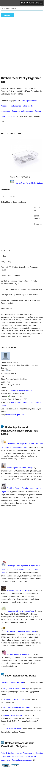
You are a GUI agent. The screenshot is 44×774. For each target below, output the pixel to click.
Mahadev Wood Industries (13, 715)
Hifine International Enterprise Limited (17, 707)
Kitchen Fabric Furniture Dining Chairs (21, 631)
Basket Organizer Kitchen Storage (20, 468)
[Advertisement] (22, 50)
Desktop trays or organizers (22, 760)
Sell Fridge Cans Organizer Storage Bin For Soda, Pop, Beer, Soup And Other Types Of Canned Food (20, 569)
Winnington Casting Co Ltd (13, 699)
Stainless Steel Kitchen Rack (18, 590)
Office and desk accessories (12, 756)
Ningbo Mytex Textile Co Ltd (14, 688)
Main (3, 753)
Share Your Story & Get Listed (12, 682)
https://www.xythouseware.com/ (20, 390)
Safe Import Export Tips (15, 415)
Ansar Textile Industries (12, 729)
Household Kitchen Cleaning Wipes (20, 611)
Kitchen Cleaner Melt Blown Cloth (19, 654)
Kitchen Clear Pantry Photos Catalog (29, 183)
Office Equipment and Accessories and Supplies (24, 753)
